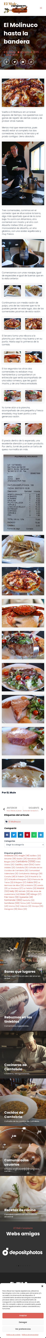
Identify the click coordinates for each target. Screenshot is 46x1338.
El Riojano (20, 882)
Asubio (22, 858)
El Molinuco (15, 821)
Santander (13, 900)
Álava (22, 909)
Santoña (28, 900)
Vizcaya (37, 906)
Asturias (10, 858)
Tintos (25, 903)
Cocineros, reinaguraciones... (17, 1073)
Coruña (10, 876)
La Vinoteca (15, 888)
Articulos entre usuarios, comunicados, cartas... (21, 1170)
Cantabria (25, 861)
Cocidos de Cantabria (13, 1114)
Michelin (24, 891)
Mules (25, 894)
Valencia (25, 906)
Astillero (35, 855)
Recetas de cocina (20, 1210)
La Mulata (30, 885)
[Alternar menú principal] (41, 8)
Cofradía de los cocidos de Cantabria (21, 1121)
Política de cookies (13, 1335)
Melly (14, 891)
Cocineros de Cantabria (15, 1067)
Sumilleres (12, 903)
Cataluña (22, 867)
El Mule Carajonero (23, 1227)
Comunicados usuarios (16, 1162)
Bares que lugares (19, 971)
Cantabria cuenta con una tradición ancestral (20, 1215)
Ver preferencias (23, 1329)
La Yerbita (29, 888)
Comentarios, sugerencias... (17, 1026)
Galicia (32, 882)
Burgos (9, 861)
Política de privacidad (30, 1335)
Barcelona (34, 858)
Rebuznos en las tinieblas (18, 1019)
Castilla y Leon (24, 864)
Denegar (23, 1322)
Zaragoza (11, 909)
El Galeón (22, 876)
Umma (14, 906)
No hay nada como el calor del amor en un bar (22, 977)
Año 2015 (12, 55)
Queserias (26, 897)
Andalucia (11, 855)
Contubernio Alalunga (30, 873)
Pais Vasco (11, 897)
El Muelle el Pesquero (20, 879)
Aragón (24, 855)
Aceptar (23, 1315)
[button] (42, 1286)
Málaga (35, 894)
